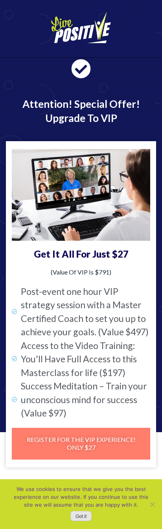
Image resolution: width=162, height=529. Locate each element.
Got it (81, 516)
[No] (152, 504)
